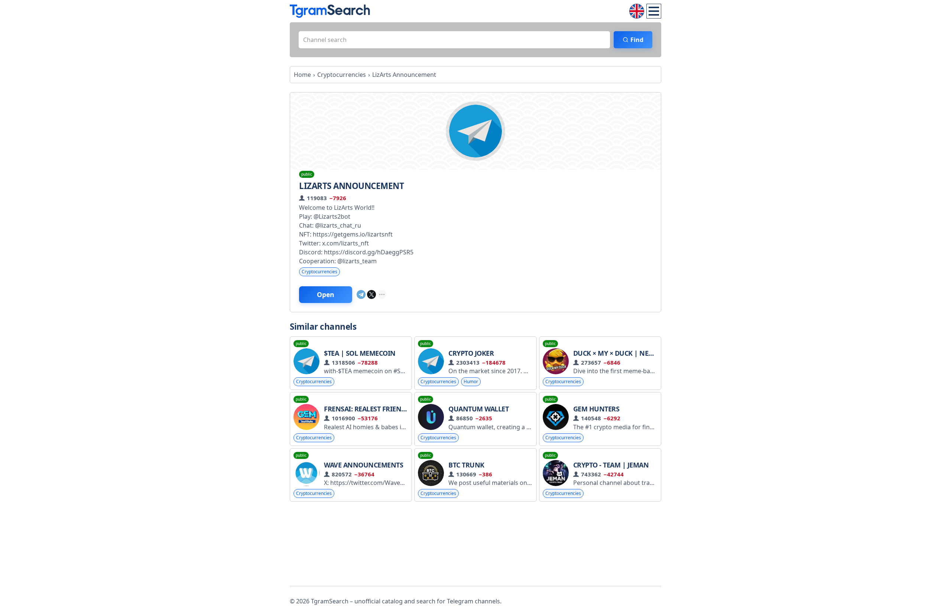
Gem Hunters (596, 408)
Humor (471, 381)
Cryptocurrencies (319, 271)
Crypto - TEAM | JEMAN (611, 464)
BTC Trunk (466, 464)
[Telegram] (361, 294)
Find (636, 40)
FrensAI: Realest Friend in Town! (381, 408)
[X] (371, 294)
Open (325, 294)
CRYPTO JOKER (471, 353)
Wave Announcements (363, 464)
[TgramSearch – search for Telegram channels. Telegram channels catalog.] (330, 11)
